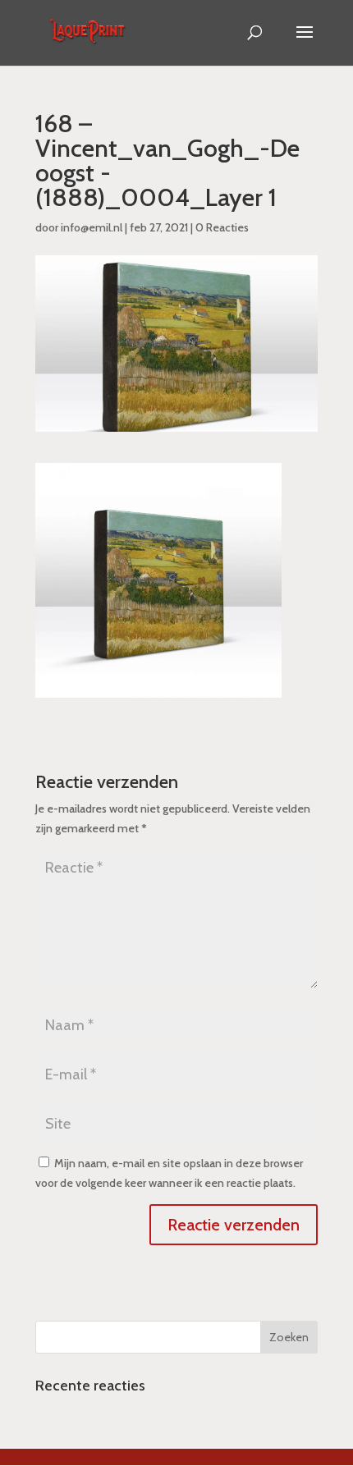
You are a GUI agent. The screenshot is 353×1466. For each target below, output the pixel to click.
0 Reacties (222, 227)
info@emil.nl (91, 227)
